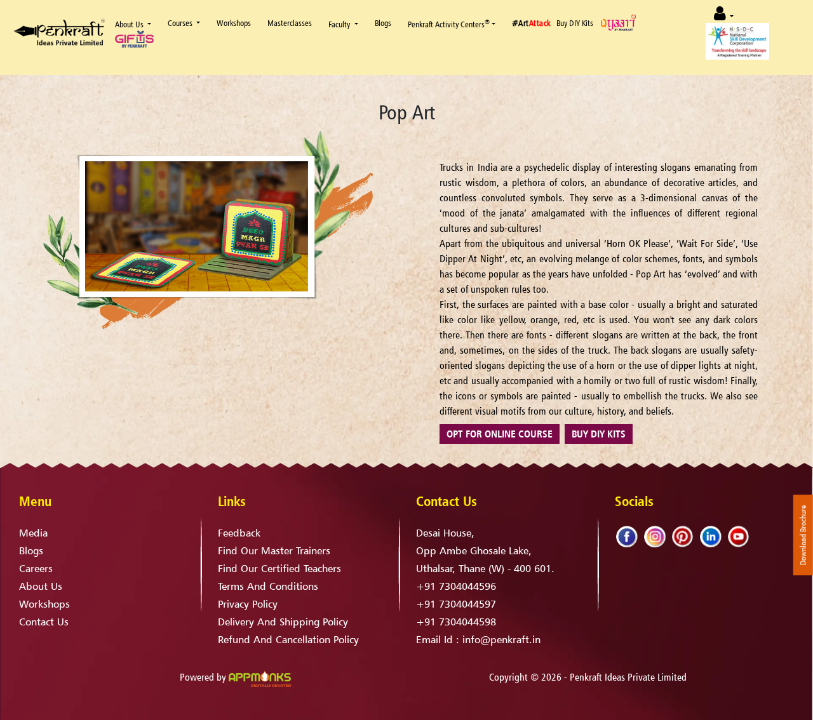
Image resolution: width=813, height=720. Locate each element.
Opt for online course (500, 433)
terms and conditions (268, 586)
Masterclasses (289, 23)
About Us (129, 24)
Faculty (339, 24)
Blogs (383, 23)
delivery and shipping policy (283, 621)
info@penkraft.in (501, 639)
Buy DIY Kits (574, 23)
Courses (181, 23)
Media (33, 532)
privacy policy (248, 603)
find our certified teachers (279, 568)
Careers (36, 568)
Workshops (44, 603)
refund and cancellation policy (288, 639)
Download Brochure (803, 535)
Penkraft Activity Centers (449, 23)
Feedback (239, 532)
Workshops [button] (234, 23)
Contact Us (44, 621)
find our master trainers (274, 550)
